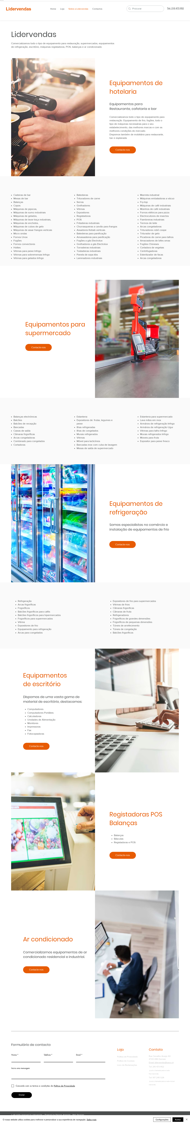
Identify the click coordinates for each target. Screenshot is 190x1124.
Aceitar (178, 1119)
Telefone (47, 1055)
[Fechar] (186, 1119)
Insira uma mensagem (20, 1068)
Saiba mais (91, 1119)
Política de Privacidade (127, 1056)
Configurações (162, 1119)
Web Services (78, 1115)
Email (78, 1055)
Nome (14, 1055)
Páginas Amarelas (63, 1115)
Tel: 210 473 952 (156, 1066)
